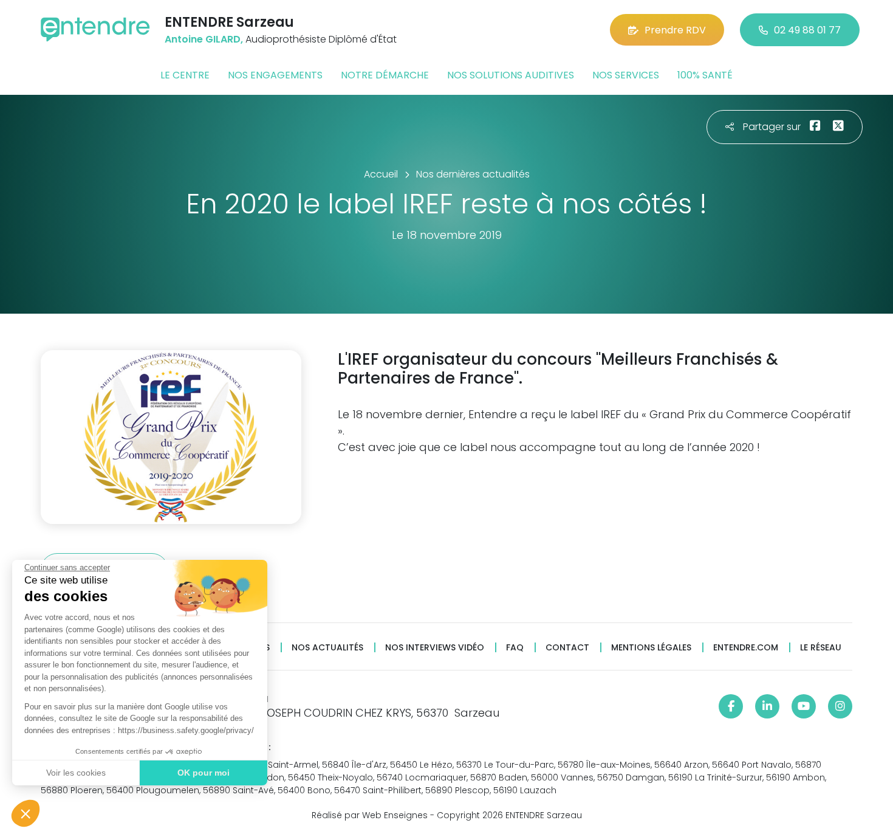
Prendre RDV (675, 30)
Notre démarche (385, 75)
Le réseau (820, 648)
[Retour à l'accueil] (95, 29)
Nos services (625, 75)
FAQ (515, 648)
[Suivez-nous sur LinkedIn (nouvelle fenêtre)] (767, 706)
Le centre (185, 75)
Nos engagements (275, 75)
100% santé (705, 75)
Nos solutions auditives (510, 75)
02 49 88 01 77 (807, 30)
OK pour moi (203, 772)
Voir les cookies (76, 772)
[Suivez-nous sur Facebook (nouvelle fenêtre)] (731, 706)
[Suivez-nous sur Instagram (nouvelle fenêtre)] (840, 706)
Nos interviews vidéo (434, 648)
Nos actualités (327, 648)
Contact (567, 648)
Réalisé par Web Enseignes (370, 815)
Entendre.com (745, 648)
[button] (25, 813)
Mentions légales (651, 648)
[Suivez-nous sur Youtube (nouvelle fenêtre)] (804, 706)
